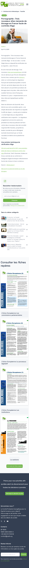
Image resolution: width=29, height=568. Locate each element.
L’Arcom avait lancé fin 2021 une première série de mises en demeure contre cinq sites (14, 150)
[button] (27, 4)
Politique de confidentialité (17, 205)
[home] (12, 4)
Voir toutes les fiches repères (14, 466)
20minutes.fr (10, 165)
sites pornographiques (15, 72)
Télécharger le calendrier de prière (14, 493)
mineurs (21, 77)
